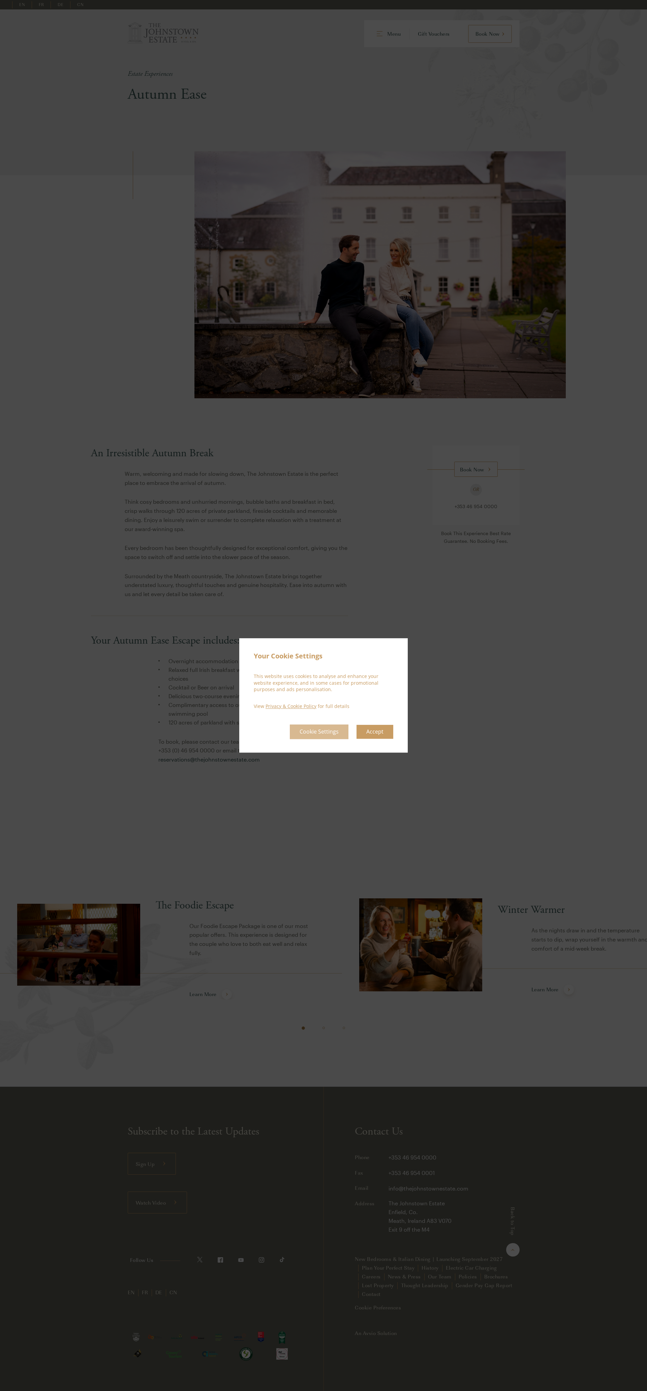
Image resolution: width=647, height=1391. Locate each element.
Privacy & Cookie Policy (291, 706)
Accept (374, 732)
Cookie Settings (319, 732)
